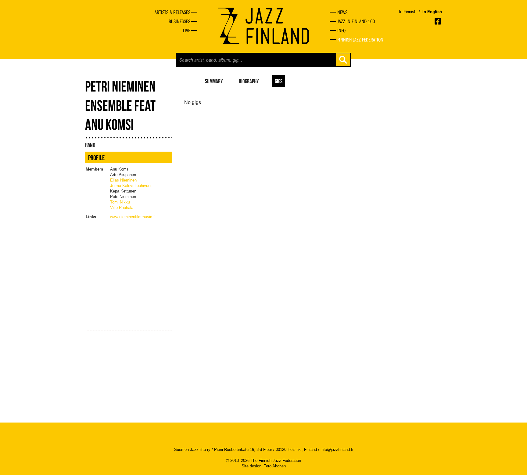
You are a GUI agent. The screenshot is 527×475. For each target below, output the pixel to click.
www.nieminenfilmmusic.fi (133, 216)
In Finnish (407, 11)
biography (249, 81)
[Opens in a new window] (438, 21)
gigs (278, 81)
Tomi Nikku (120, 202)
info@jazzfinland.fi (337, 449)
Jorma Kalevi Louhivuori (131, 185)
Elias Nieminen (123, 180)
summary (214, 81)
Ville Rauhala (121, 207)
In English (432, 11)
